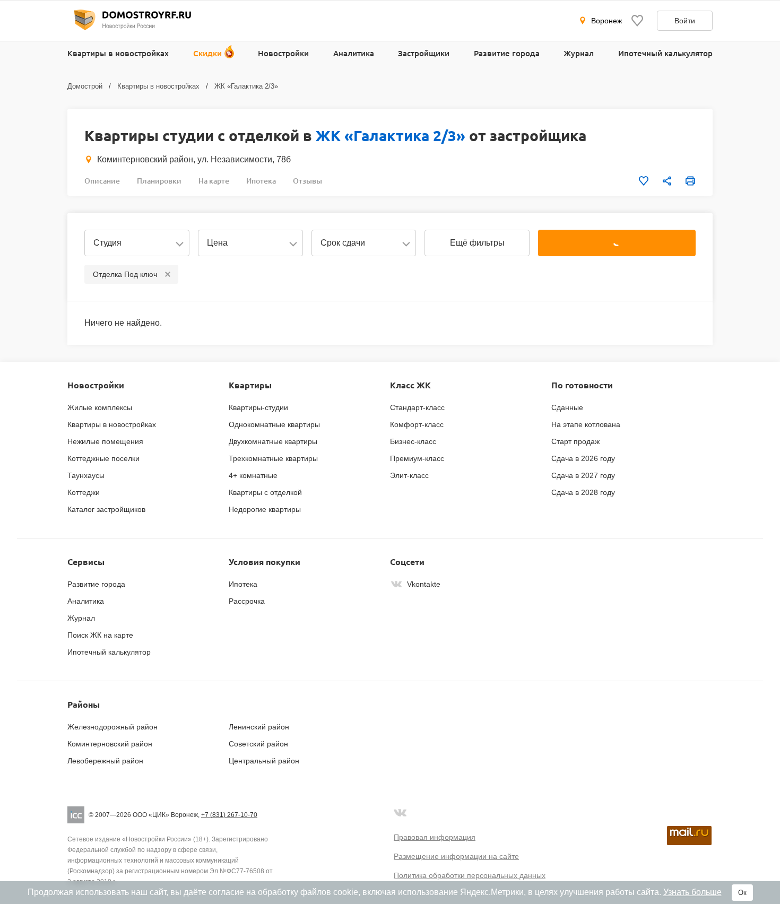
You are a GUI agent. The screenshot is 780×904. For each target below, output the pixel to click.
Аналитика (353, 53)
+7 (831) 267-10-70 (229, 815)
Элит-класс (409, 475)
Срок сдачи (342, 242)
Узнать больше (692, 892)
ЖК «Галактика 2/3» (246, 86)
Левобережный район (105, 761)
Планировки (159, 181)
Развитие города (507, 53)
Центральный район (264, 761)
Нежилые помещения (105, 441)
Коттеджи (83, 492)
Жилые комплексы (99, 407)
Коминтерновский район (109, 744)
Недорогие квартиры (265, 509)
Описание (102, 181)
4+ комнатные (253, 475)
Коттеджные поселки (103, 458)
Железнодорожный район (112, 727)
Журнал (579, 53)
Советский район (258, 744)
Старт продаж (575, 441)
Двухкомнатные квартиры (273, 441)
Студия (107, 242)
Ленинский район (259, 727)
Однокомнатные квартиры (274, 424)
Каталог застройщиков (106, 509)
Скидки (207, 53)
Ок (742, 893)
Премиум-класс (417, 458)
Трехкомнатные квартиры (273, 458)
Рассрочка (247, 601)
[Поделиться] (667, 181)
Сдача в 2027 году (583, 475)
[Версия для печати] (690, 181)
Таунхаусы (86, 475)
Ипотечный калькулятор (665, 53)
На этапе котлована (585, 424)
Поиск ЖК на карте (100, 635)
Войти (684, 20)
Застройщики (423, 53)
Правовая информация (434, 837)
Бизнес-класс (413, 441)
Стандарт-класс (417, 407)
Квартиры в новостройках (118, 53)
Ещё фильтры (477, 242)
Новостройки (283, 53)
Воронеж (606, 20)
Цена (217, 242)
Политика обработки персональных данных (469, 875)
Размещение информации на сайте (456, 856)
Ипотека (261, 181)
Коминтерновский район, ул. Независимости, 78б (194, 159)
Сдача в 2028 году (583, 492)
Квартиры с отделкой (265, 492)
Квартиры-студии (258, 407)
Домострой (84, 86)
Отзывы (307, 181)
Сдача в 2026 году (583, 458)
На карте (213, 181)
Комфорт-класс (417, 424)
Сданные (567, 407)
